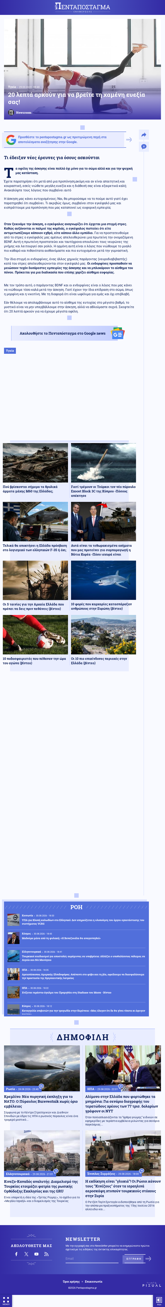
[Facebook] (16, 1254)
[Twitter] (26, 1254)
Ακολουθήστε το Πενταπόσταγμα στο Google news (62, 333)
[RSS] (46, 1254)
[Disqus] (69, 733)
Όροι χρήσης (71, 1281)
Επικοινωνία (93, 1281)
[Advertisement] (69, 401)
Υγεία (12, 87)
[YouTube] (36, 1254)
